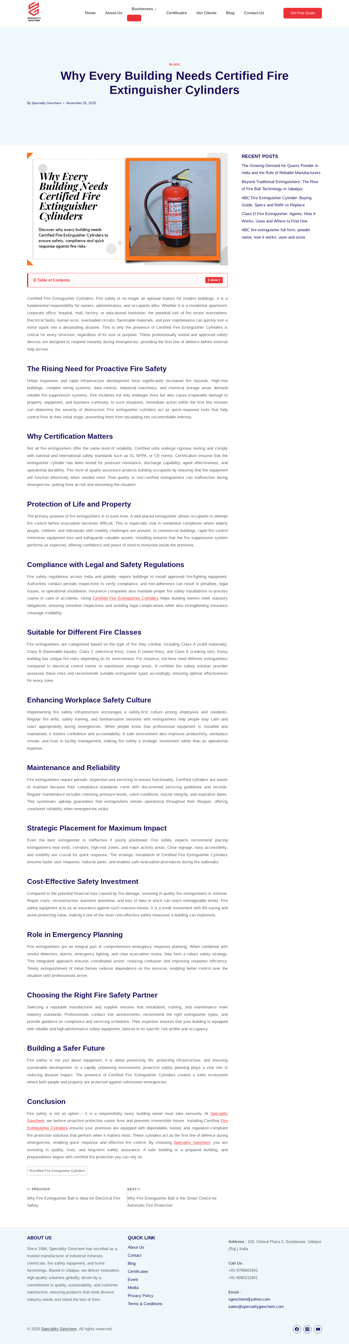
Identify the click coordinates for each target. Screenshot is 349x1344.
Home (90, 13)
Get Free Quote (303, 13)
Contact (134, 1255)
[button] (128, 280)
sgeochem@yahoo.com (249, 1299)
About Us (113, 13)
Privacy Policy (140, 1295)
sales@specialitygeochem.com (256, 1306)
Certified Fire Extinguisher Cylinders (126, 598)
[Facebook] (297, 1329)
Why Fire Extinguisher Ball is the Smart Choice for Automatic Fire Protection (172, 1197)
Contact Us (254, 13)
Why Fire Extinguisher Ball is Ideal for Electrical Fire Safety (73, 1197)
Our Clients (206, 13)
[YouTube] (318, 1329)
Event (133, 1279)
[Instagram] (307, 1329)
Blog (230, 13)
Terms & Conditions (145, 1304)
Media (133, 1287)
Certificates (176, 13)
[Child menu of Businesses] (134, 18)
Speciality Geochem (46, 103)
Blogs (174, 64)
